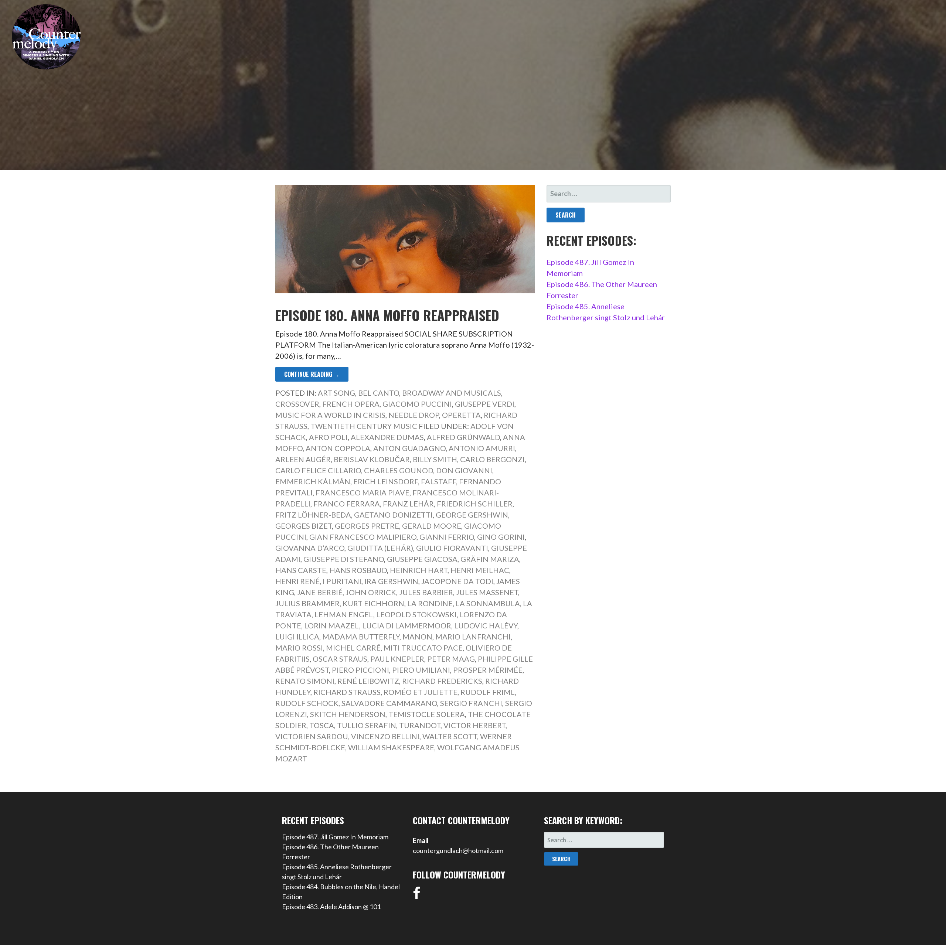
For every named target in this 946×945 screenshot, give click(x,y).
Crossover (297, 403)
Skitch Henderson (347, 714)
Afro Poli (328, 437)
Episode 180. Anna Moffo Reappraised (387, 315)
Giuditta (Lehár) (380, 547)
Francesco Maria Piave (362, 492)
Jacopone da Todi (457, 581)
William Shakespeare (391, 747)
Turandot (419, 725)
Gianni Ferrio (446, 536)
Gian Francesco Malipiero (362, 536)
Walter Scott (449, 736)
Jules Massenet (487, 592)
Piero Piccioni (360, 669)
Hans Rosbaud (358, 570)
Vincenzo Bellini (385, 736)
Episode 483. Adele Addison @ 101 (331, 907)
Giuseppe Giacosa (422, 559)
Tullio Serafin (366, 725)
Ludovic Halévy (485, 625)
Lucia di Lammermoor (406, 625)
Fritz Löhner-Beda (313, 514)
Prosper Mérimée (488, 669)
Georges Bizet (303, 525)
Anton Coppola (338, 448)
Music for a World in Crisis (330, 414)
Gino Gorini (501, 536)
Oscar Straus (340, 658)
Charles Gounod (398, 470)
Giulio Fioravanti (452, 547)
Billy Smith (435, 459)
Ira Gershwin (391, 581)
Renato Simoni (304, 680)
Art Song (336, 392)
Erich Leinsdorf (385, 481)
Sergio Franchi (471, 703)
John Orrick (371, 592)
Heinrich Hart (419, 570)
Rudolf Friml (487, 692)
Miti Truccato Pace (423, 647)
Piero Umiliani (421, 669)
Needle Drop (413, 414)
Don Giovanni (464, 470)
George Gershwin (472, 514)
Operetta (461, 414)
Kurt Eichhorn (373, 603)
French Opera (351, 403)
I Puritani (342, 581)
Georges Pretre (367, 525)
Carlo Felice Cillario (318, 470)
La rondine (430, 603)
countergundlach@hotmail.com (458, 850)
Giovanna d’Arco (309, 547)
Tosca (321, 725)
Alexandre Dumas (387, 437)
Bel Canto (378, 392)
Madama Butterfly (360, 636)
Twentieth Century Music (363, 426)
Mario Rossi (299, 647)
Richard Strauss (347, 692)
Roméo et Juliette (420, 692)
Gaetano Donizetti (393, 514)
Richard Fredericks (442, 680)
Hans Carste (300, 570)
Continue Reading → (312, 374)
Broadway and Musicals (451, 392)
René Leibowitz (368, 680)
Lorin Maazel (331, 625)
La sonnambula (488, 603)
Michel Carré (353, 647)
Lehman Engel (343, 614)
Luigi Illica (297, 636)
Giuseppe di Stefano (343, 559)
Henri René (297, 581)
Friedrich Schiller (475, 503)
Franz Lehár (408, 503)
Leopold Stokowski (416, 614)
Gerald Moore (431, 525)
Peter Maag (451, 658)
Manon (417, 636)
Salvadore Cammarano (389, 703)
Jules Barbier (426, 592)
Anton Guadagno (409, 448)
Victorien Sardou (311, 736)
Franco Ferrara (346, 503)
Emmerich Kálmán (312, 481)
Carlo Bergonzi (492, 459)
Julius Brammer (307, 603)
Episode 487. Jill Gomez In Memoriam (335, 837)
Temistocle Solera (426, 714)
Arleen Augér (303, 459)
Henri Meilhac (479, 570)
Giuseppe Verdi (484, 403)
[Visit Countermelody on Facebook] (417, 895)
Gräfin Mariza (489, 559)
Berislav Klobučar (372, 459)
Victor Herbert (474, 725)
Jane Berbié (320, 592)
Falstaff (438, 481)
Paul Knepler (397, 658)
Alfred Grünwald (463, 437)
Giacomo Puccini (417, 403)
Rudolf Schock (306, 703)
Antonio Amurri (482, 448)
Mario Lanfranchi (473, 636)
